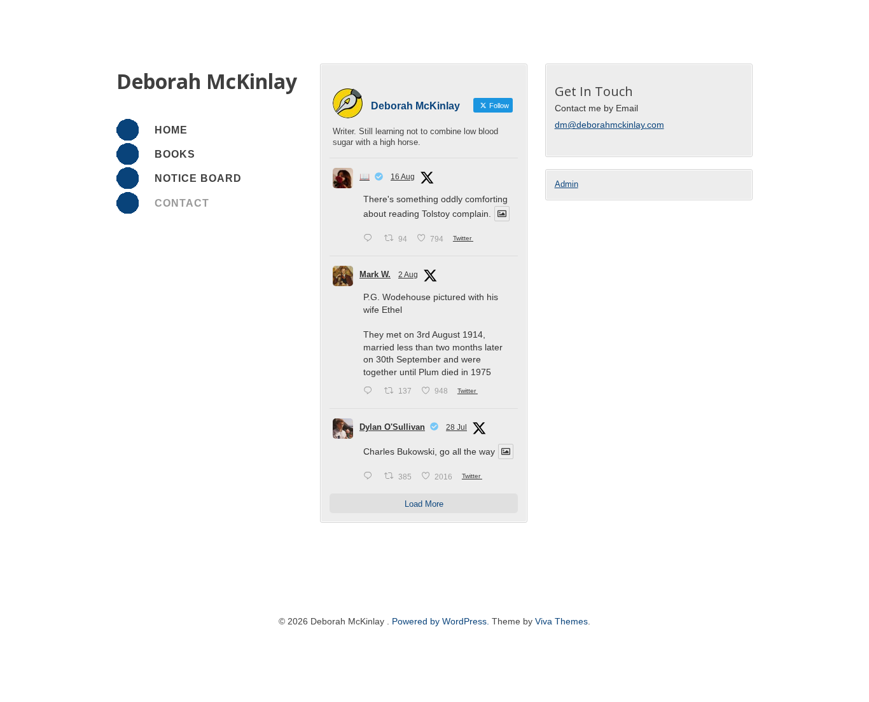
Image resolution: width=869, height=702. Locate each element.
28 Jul (456, 427)
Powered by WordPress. (442, 621)
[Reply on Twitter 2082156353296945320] (370, 476)
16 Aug (403, 176)
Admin (566, 184)
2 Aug (408, 274)
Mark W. (375, 274)
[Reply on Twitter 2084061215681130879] (370, 391)
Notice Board (198, 178)
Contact (182, 203)
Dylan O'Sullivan (392, 427)
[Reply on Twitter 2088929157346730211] (370, 238)
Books (175, 154)
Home (171, 130)
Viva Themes (561, 621)
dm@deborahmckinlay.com (609, 125)
